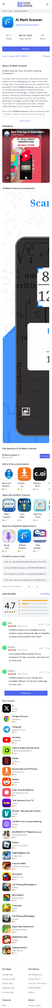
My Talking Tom (35, 974)
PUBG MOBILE (34, 988)
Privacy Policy (34, 1005)
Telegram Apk (8, 988)
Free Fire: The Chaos (37, 983)
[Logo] (25, 4)
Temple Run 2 (34, 979)
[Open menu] (3, 4)
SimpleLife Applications (27, 24)
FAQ (4, 1005)
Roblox (31, 992)
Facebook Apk (8, 979)
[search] (47, 4)
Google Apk (7, 974)
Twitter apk (7, 983)
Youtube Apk (8, 992)
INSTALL (26, 49)
